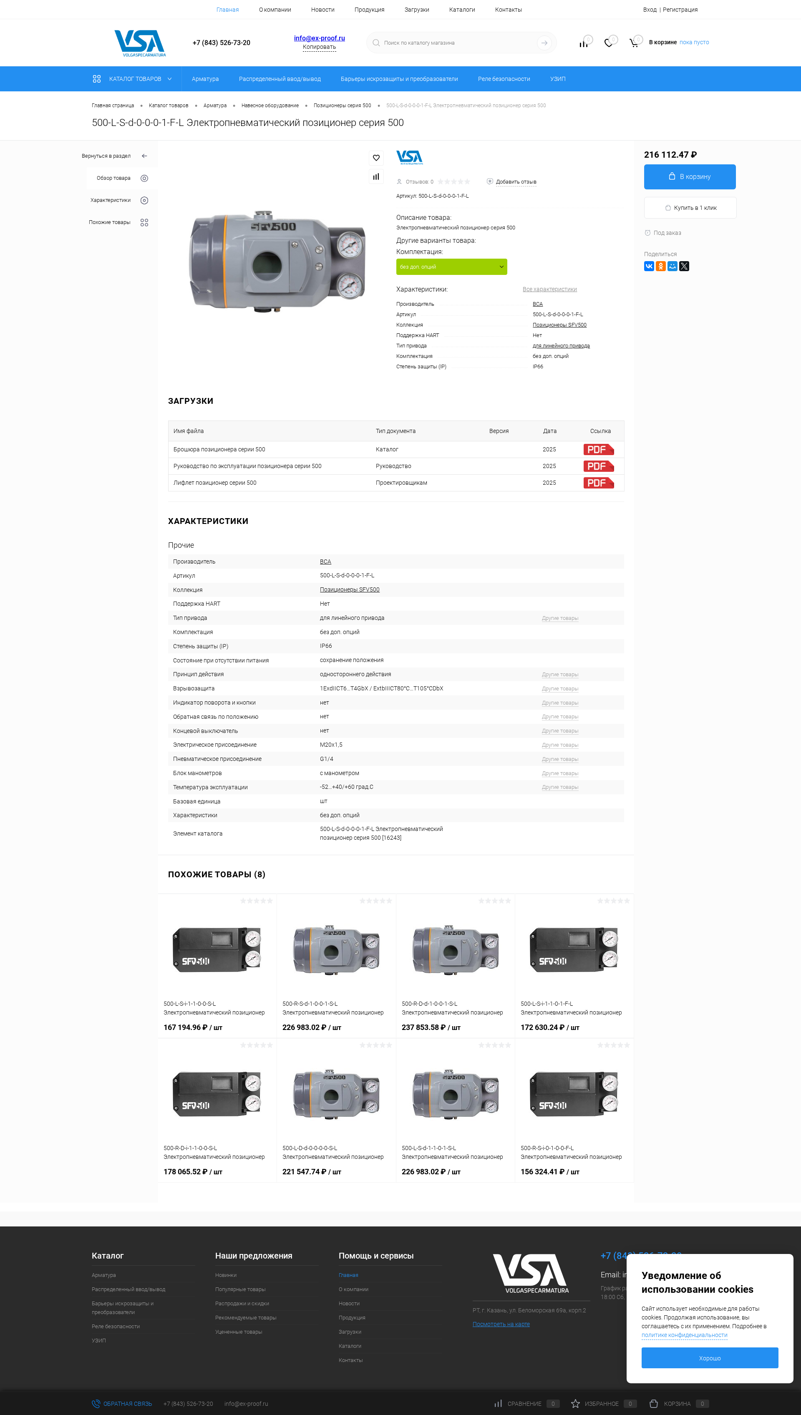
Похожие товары (110, 222)
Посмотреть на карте (501, 1324)
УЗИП (99, 1340)
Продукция (370, 9)
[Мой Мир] (673, 266)
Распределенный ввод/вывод (128, 1289)
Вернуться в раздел (106, 156)
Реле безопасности (116, 1326)
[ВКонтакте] (649, 266)
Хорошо (710, 1358)
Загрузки (417, 9)
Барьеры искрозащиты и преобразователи (123, 1307)
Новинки (226, 1275)
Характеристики (111, 200)
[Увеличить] (277, 261)
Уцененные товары (238, 1332)
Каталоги (462, 9)
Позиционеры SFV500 (560, 325)
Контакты (508, 9)
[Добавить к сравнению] (376, 176)
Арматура (104, 1275)
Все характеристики (550, 289)
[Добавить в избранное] (376, 158)
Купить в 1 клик (695, 207)
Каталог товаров (136, 79)
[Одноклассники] (661, 266)
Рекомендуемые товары (246, 1317)
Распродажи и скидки (242, 1303)
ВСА (538, 304)
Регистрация (680, 9)
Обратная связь (127, 1403)
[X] (684, 266)
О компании (275, 9)
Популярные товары (240, 1289)
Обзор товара (114, 178)
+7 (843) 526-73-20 (188, 1403)
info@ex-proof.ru (319, 38)
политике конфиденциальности (685, 1335)
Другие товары (560, 618)
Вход (650, 9)
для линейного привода (561, 345)
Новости (323, 9)
